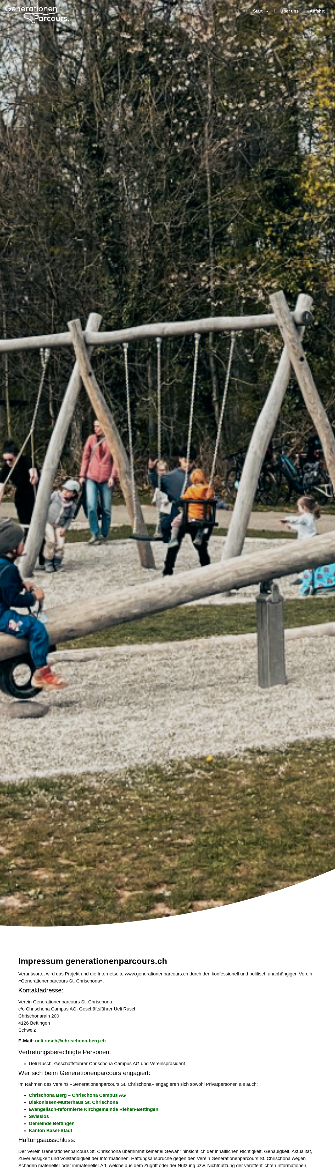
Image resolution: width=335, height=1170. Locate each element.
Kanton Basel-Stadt (50, 1130)
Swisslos (39, 1116)
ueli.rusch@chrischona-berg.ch (70, 1040)
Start (258, 11)
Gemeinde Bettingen (52, 1123)
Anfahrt (317, 11)
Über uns (289, 11)
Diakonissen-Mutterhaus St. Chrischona (73, 1102)
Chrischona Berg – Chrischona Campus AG (77, 1095)
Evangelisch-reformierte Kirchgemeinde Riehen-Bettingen (93, 1109)
